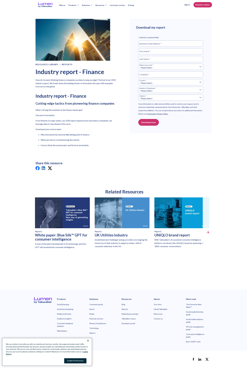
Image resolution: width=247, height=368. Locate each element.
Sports (92, 309)
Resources (99, 5)
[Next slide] (208, 232)
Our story (158, 304)
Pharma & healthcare (97, 323)
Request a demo (203, 5)
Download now (148, 122)
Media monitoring (64, 314)
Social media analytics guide (194, 320)
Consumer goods (96, 304)
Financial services (96, 319)
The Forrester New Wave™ (193, 305)
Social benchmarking (65, 309)
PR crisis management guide (195, 328)
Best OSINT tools (193, 342)
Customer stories (117, 5)
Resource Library (47, 64)
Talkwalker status (129, 319)
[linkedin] (44, 168)
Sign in (187, 5)
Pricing (131, 5)
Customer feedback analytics (65, 324)
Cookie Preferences (75, 361)
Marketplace (62, 331)
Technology (94, 328)
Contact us (158, 319)
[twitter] (50, 168)
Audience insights (64, 319)
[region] (47, 352)
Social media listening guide (194, 313)
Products (72, 5)
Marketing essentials (130, 314)
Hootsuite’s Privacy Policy (157, 114)
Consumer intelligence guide (195, 335)
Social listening (63, 304)
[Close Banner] (88, 340)
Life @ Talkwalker (160, 309)
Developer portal (128, 323)
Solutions (86, 5)
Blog (123, 304)
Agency (92, 333)
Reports (67, 64)
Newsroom (158, 314)
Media (91, 314)
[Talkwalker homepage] (43, 300)
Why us (62, 5)
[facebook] (38, 168)
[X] (207, 359)
